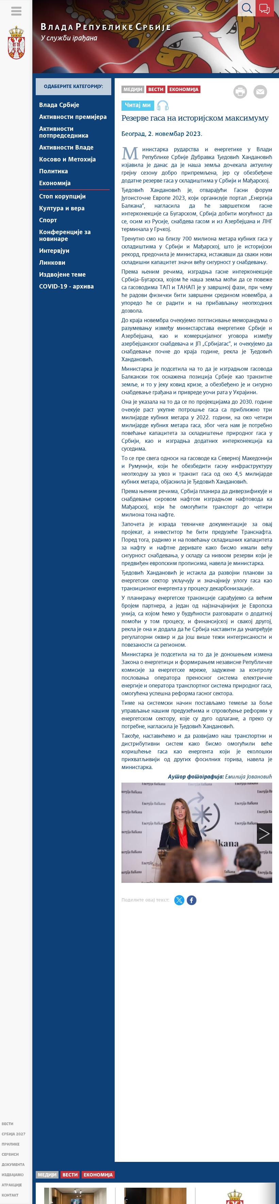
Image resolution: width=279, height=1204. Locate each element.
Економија (55, 183)
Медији (133, 89)
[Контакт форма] (264, 9)
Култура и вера (62, 209)
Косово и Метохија (67, 160)
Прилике (10, 1144)
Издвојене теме (62, 275)
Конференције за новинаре (65, 235)
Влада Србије (59, 105)
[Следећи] (264, 834)
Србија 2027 (14, 1134)
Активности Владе (66, 148)
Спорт (48, 220)
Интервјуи (54, 251)
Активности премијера (73, 117)
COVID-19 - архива (66, 287)
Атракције (12, 1185)
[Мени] (16, 11)
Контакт (10, 1195)
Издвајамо (12, 1175)
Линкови (52, 263)
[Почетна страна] (16, 43)
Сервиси (10, 1154)
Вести (7, 1124)
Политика (53, 172)
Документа (13, 1165)
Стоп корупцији (62, 197)
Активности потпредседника (63, 132)
